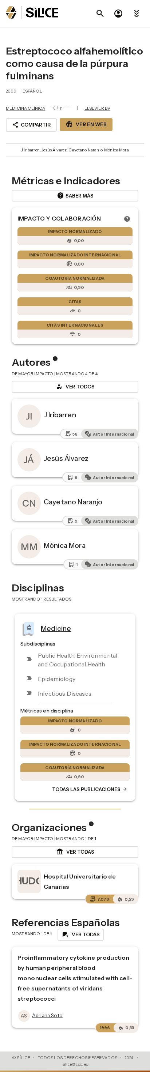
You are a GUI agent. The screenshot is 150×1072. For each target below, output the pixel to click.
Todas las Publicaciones (90, 789)
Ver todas (75, 851)
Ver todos (75, 386)
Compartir (31, 124)
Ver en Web (86, 124)
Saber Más (75, 195)
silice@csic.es (75, 1064)
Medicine (56, 628)
